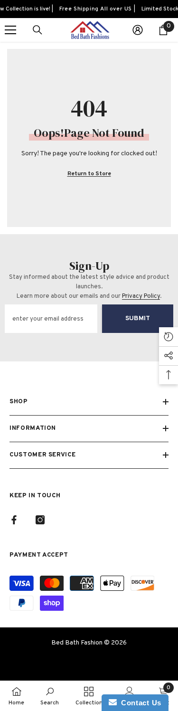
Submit (137, 318)
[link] (49, 696)
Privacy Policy (141, 296)
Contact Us (139, 703)
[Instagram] (40, 520)
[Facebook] (14, 520)
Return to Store (89, 174)
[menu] (10, 30)
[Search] (37, 30)
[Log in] (137, 30)
